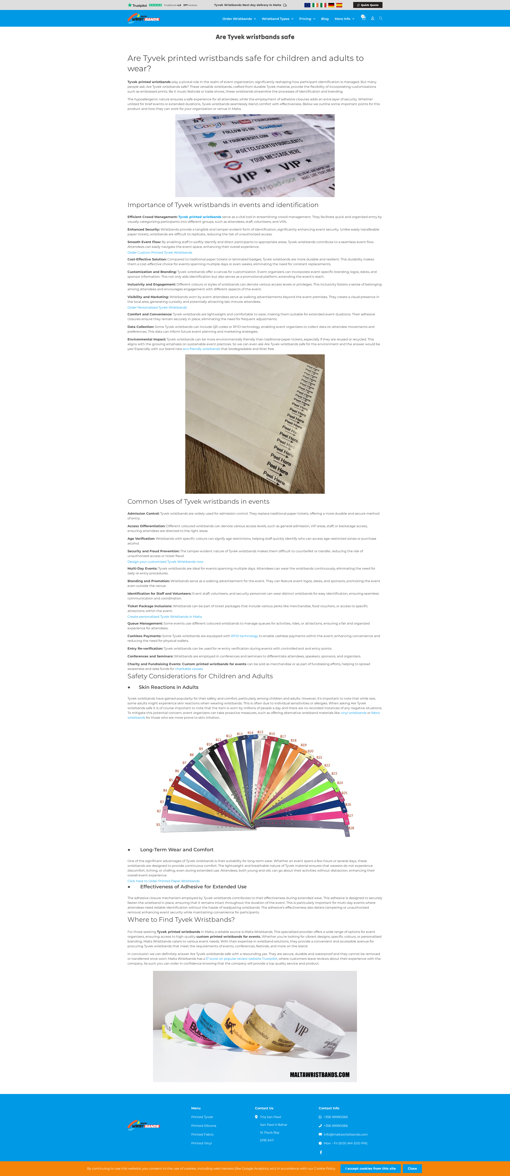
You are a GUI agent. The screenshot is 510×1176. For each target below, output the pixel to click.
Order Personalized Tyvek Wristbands (157, 307)
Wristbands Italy (323, 5)
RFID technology (244, 636)
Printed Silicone (203, 1126)
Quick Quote (370, 5)
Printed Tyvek (202, 1117)
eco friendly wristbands (201, 349)
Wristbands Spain (339, 5)
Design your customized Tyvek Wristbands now (165, 562)
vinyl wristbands (354, 713)
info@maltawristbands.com (346, 1134)
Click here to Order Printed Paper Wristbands (164, 881)
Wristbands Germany (331, 5)
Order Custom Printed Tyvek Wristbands (160, 252)
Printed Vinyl (201, 1143)
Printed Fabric (202, 1134)
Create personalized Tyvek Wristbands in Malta (165, 617)
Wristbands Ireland (315, 5)
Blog (325, 19)
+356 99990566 (336, 1117)
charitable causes (189, 669)
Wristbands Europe (307, 5)
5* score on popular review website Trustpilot (241, 959)
